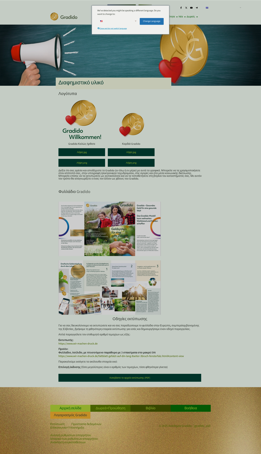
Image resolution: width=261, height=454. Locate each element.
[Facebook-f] (181, 7)
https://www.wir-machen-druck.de (78, 344)
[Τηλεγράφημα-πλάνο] (196, 7)
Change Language (151, 21)
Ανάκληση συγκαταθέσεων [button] (68, 442)
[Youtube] (191, 7)
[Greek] (222, 8)
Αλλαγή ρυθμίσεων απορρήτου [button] (70, 435)
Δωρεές (191, 17)
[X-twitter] (186, 7)
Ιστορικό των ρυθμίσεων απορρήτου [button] (74, 439)
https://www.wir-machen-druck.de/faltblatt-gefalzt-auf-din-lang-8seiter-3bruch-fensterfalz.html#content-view (121, 356)
